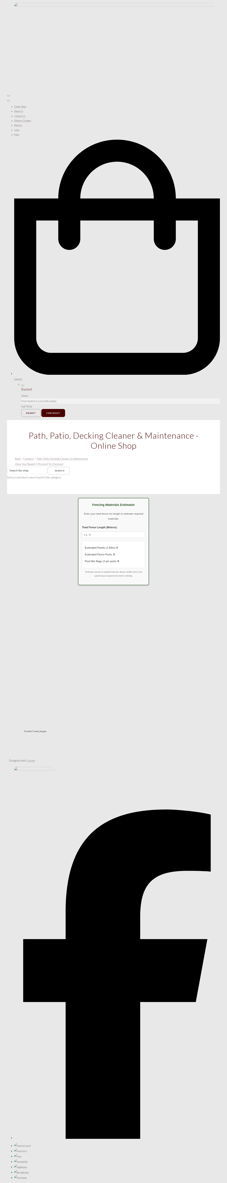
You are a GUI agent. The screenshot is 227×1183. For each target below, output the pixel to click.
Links (17, 129)
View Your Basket (25, 464)
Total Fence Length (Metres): (99, 527)
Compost (28, 458)
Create (30, 760)
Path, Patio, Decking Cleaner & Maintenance (62, 458)
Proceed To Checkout (50, 464)
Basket (31, 413)
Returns (18, 125)
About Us (18, 111)
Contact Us (19, 116)
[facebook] (117, 1137)
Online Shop (20, 106)
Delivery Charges (22, 120)
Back (18, 458)
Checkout (53, 413)
